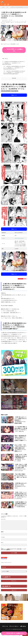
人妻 (8, 4)
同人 (2, 4)
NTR (5, 4)
